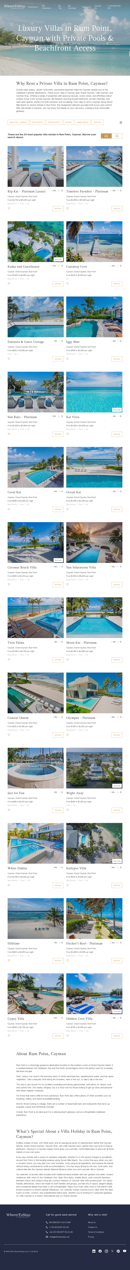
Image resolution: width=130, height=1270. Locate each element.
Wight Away (75, 793)
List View (106, 135)
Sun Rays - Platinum (22, 417)
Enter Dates (37, 122)
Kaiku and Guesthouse (23, 266)
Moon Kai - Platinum (81, 642)
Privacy (91, 1237)
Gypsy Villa (16, 1019)
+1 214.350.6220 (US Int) (59, 1227)
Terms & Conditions (96, 1232)
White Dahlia (17, 868)
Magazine (87, 7)
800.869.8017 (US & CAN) (60, 1222)
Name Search (82, 122)
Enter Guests (54, 122)
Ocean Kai (73, 492)
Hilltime (14, 943)
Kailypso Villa (76, 868)
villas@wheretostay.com (59, 1237)
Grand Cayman (21, 196)
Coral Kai (14, 492)
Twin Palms (16, 642)
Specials (97, 122)
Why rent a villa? (97, 1214)
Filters (68, 122)
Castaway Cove (76, 266)
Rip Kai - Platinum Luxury (27, 191)
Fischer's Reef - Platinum (84, 943)
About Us (92, 1222)
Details (58, 208)
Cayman (11, 196)
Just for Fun (16, 793)
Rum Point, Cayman (18, 122)
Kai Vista (72, 417)
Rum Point (33, 196)
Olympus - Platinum (80, 718)
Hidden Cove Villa (79, 1019)
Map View (117, 135)
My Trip (60, 7)
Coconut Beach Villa (22, 567)
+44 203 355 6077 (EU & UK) (61, 1232)
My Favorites (72, 7)
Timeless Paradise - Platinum (87, 191)
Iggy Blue (73, 342)
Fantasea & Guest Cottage (26, 342)
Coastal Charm (18, 718)
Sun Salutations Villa (81, 567)
